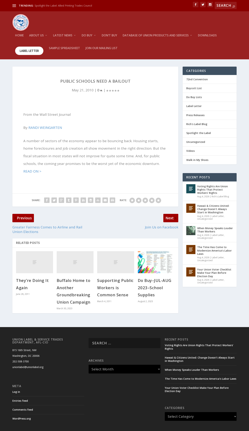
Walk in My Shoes (197, 160)
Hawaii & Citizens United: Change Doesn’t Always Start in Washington (213, 209)
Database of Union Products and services (156, 35)
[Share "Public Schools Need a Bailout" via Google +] (61, 200)
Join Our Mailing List (101, 48)
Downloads (207, 35)
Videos (190, 151)
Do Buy (87, 35)
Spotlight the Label (198, 133)
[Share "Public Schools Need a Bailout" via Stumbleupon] (98, 200)
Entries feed (20, 400)
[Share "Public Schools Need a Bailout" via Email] (105, 200)
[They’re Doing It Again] (34, 262)
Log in (16, 392)
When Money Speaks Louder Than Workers (215, 229)
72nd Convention (197, 79)
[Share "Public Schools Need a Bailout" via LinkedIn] (83, 200)
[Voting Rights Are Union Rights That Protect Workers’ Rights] (190, 188)
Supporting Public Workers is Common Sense (115, 287)
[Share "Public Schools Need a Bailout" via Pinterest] (76, 200)
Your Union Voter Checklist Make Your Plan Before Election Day (214, 273)
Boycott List (194, 88)
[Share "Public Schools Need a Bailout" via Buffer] (90, 200)
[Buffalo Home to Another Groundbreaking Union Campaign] (75, 262)
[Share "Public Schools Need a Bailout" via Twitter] (54, 200)
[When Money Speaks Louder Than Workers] (190, 230)
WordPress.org (21, 418)
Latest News (62, 35)
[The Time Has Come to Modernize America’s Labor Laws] (190, 249)
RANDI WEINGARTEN (45, 127)
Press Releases (195, 115)
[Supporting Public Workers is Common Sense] (115, 262)
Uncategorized (195, 142)
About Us (36, 35)
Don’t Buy (109, 35)
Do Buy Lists (194, 97)
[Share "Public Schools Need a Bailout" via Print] (112, 200)
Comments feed (22, 409)
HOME (19, 35)
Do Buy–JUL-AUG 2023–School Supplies (155, 287)
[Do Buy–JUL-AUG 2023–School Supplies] (156, 262)
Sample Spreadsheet (64, 48)
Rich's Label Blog (196, 124)
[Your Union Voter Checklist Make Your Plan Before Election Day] (190, 271)
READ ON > (32, 171)
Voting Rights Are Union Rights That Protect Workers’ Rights (212, 190)
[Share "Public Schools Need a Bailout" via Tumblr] (68, 200)
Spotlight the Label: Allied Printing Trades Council (63, 5)
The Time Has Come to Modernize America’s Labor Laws (214, 250)
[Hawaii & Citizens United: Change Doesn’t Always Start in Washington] (190, 208)
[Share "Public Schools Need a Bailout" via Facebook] (46, 200)
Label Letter (29, 51)
